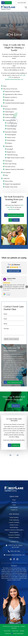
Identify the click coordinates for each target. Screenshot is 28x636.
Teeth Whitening (12, 123)
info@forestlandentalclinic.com (14, 79)
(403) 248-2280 (22, 2)
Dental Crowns (11, 137)
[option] (14, 429)
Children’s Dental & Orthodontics (14, 169)
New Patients (6, 172)
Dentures (9, 143)
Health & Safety (9, 100)
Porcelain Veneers (10, 166)
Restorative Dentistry (11, 132)
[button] (1, 285)
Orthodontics (9, 146)
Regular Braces (11, 152)
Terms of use (15, 627)
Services (5, 106)
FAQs (6, 175)
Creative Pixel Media (18, 630)
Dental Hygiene (9, 112)
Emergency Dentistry (11, 109)
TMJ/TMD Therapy (12, 155)
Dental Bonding (11, 128)
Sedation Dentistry (10, 117)
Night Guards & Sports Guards (15, 157)
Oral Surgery (8, 161)
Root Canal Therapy (10, 163)
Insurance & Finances (11, 97)
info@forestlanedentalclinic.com (15, 551)
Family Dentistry (9, 114)
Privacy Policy (9, 181)
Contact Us (6, 178)
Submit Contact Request (11, 335)
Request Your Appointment (12, 184)
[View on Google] (4, 279)
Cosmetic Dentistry (10, 120)
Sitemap (22, 627)
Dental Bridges (11, 140)
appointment (12, 209)
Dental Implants (11, 134)
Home (5, 86)
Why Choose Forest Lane (10, 89)
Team (14, 501)
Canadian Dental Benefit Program (14, 103)
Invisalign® (10, 149)
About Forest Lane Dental (12, 91)
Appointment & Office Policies (13, 94)
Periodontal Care (12, 126)
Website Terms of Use (11, 187)
